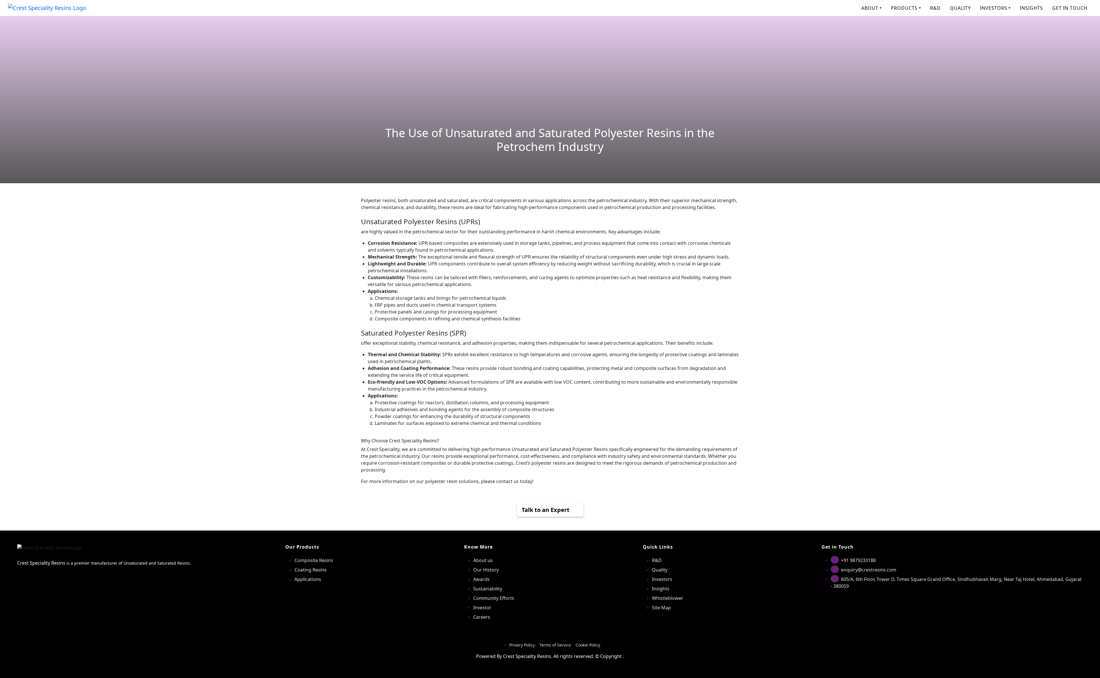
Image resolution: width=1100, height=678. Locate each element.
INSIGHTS (1031, 8)
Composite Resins (313, 560)
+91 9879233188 (858, 560)
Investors (662, 579)
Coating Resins (310, 570)
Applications (307, 579)
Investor (482, 607)
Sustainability (487, 589)
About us (483, 560)
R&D (935, 8)
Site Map (661, 607)
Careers (481, 617)
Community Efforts (493, 598)
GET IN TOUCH (1069, 8)
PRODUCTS (904, 8)
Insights (660, 589)
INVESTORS (993, 8)
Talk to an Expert (545, 510)
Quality (659, 570)
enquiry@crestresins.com (868, 570)
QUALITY (960, 8)
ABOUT (869, 8)
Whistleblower (667, 598)
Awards (481, 579)
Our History (486, 570)
